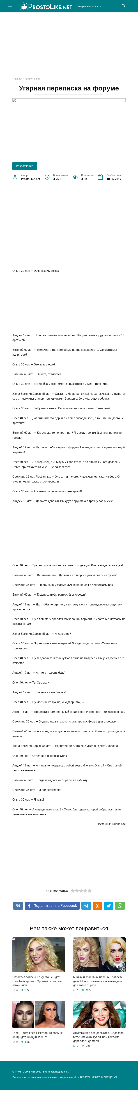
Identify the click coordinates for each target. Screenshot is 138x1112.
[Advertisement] (69, 47)
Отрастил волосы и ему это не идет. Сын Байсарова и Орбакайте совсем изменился (37, 981)
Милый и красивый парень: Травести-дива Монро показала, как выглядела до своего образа (98, 981)
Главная (17, 78)
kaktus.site (119, 824)
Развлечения (32, 78)
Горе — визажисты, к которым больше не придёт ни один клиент (37, 1035)
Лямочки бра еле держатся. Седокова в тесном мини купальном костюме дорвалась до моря (98, 1037)
